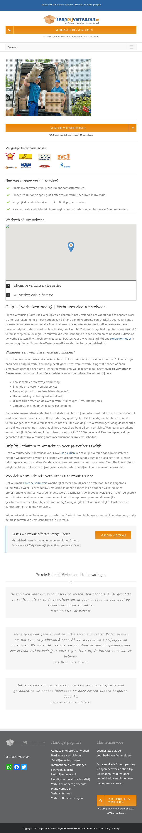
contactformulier (120, 338)
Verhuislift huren (61, 793)
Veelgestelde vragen (109, 750)
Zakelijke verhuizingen (65, 760)
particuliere (68, 453)
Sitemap (115, 828)
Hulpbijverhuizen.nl (47, 828)
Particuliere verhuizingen (66, 755)
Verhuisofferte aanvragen (67, 798)
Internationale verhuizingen (68, 765)
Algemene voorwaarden (69, 828)
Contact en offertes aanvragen (70, 750)
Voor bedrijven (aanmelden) (114, 755)
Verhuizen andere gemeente (68, 784)
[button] (71, 247)
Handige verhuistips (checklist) (70, 779)
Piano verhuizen (61, 788)
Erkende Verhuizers (35, 483)
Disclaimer (87, 828)
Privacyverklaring (102, 828)
